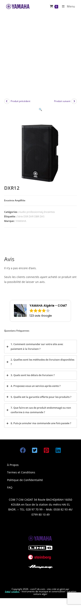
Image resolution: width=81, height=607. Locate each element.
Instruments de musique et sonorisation (44, 591)
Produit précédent (20, 101)
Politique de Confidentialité (25, 480)
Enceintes (49, 212)
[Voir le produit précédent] (7, 101)
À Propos (13, 465)
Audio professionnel (30, 212)
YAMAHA (21, 221)
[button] (40, 109)
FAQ (9, 487)
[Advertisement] (40, 55)
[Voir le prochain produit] (74, 101)
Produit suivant (62, 101)
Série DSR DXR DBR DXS (30, 216)
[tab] (40, 346)
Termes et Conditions (21, 472)
